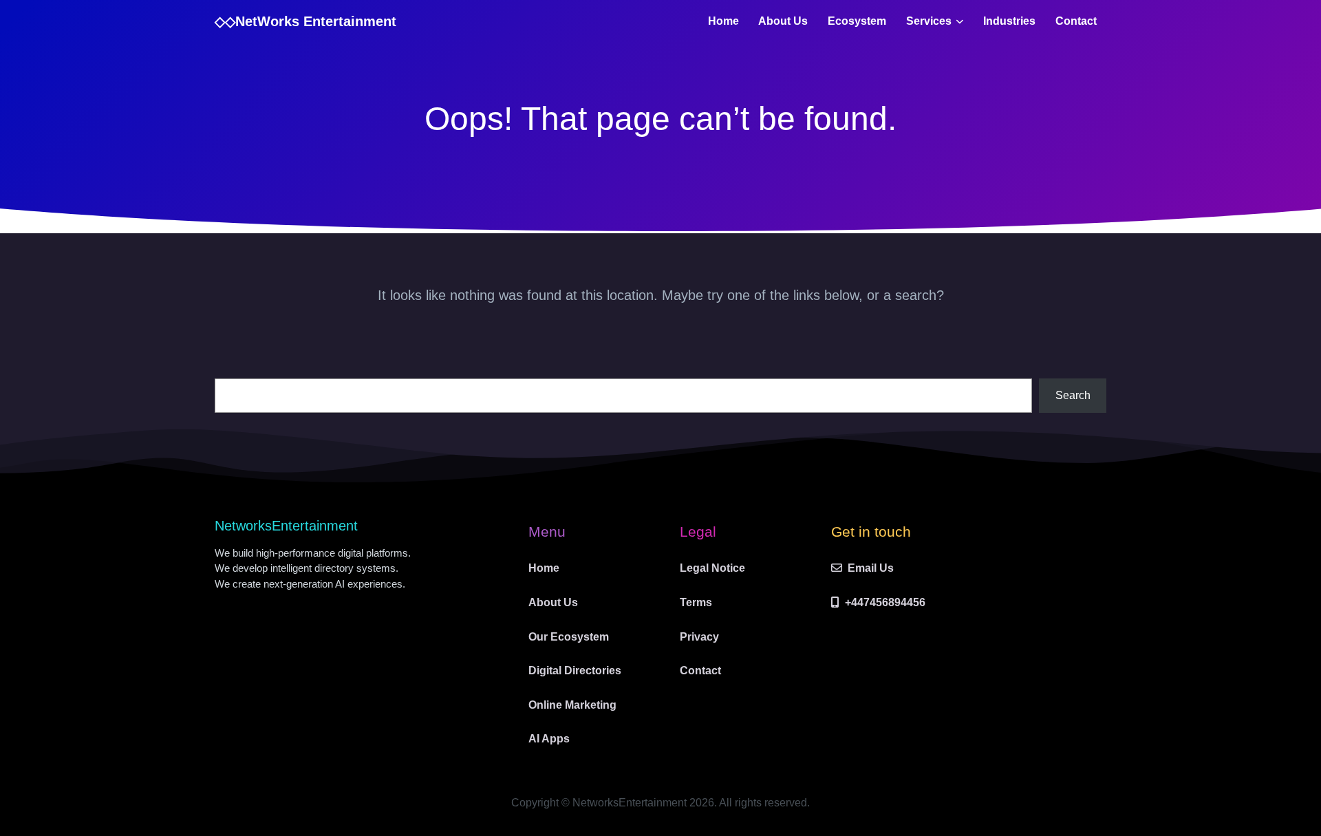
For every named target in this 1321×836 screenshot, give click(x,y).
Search (1073, 395)
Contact (1076, 21)
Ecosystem (857, 21)
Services (929, 21)
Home (723, 21)
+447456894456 (885, 602)
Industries (1009, 21)
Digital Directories (574, 670)
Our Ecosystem (568, 637)
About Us (783, 21)
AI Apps (549, 738)
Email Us (871, 568)
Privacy (699, 637)
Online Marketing (572, 705)
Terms (696, 602)
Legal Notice (712, 568)
